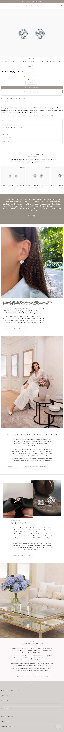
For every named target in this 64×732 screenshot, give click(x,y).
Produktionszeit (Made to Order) (13, 131)
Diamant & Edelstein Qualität (12, 127)
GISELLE (4, 700)
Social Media (7, 716)
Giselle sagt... (7, 120)
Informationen (8, 726)
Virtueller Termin (23, 676)
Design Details (7, 124)
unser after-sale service (23, 555)
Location (5, 695)
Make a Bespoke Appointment (35, 466)
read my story (14, 466)
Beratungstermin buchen (32, 91)
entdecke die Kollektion (15, 328)
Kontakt (5, 721)
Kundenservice (8, 708)
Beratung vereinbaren (10, 101)
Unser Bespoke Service (10, 141)
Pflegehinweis (7, 138)
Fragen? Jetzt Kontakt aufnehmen (14, 98)
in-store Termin (41, 676)
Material (31, 79)
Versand (5, 134)
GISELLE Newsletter (10, 690)
